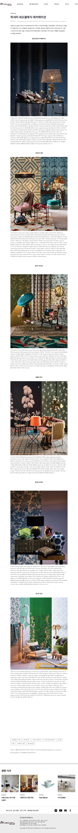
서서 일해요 (62, 798)
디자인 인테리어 (37, 740)
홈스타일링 (31, 743)
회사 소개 (9, 810)
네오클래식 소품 (16, 740)
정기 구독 (23, 810)
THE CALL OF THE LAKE (8, 799)
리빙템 (59, 740)
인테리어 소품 (21, 743)
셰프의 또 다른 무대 (26, 798)
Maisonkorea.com (24, 21)
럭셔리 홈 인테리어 (49, 740)
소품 (13, 743)
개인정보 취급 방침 (32, 810)
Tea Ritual (43, 798)
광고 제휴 (16, 810)
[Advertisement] (39, 724)
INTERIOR (13, 13)
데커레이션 (26, 740)
